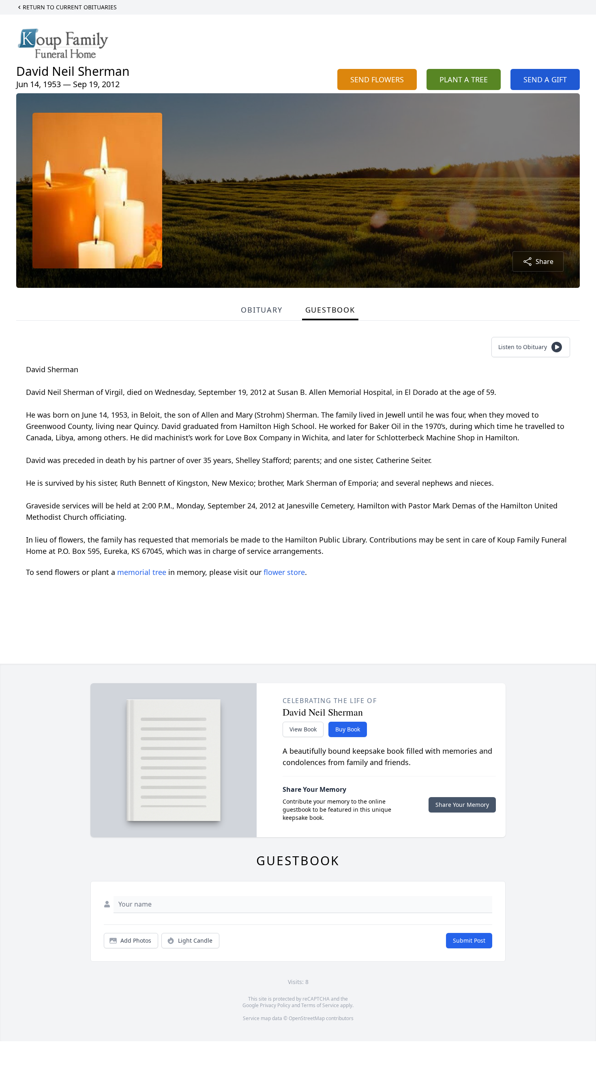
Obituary (261, 310)
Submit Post (469, 940)
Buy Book (347, 729)
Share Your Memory (462, 804)
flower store (284, 572)
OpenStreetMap (307, 1018)
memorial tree (141, 572)
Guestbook (330, 310)
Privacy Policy (275, 1005)
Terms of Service (320, 1005)
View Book (303, 729)
